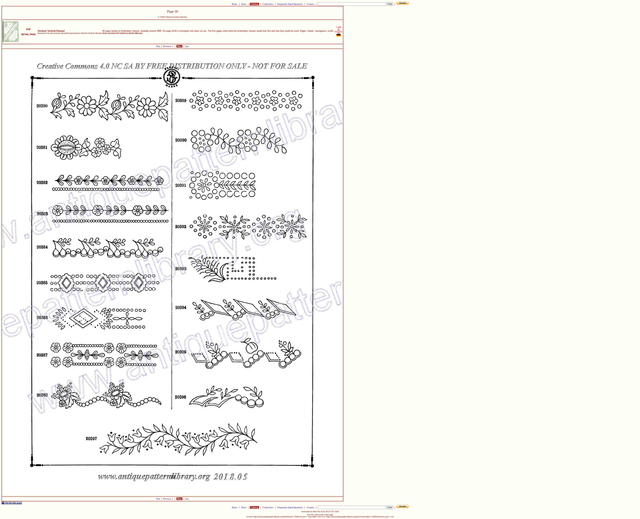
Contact (310, 4)
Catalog (254, 4)
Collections (268, 4)
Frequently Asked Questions (290, 4)
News (244, 4)
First (158, 46)
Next (179, 46)
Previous (167, 46)
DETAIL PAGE (28, 34)
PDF (28, 29)
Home (234, 4)
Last (187, 46)
